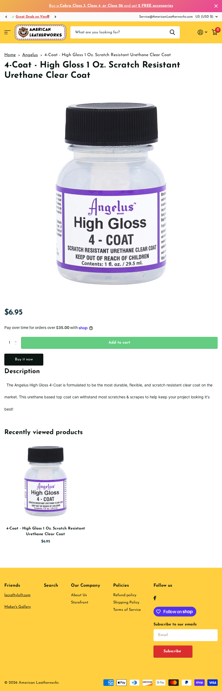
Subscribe (173, 651)
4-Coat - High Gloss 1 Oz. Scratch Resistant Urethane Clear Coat (45, 531)
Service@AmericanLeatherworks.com (166, 16)
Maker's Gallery (17, 607)
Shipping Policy (126, 602)
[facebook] (155, 598)
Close (216, 6)
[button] (6, 17)
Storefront (79, 602)
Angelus (30, 55)
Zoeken (172, 32)
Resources (7, 32)
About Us (79, 595)
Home (10, 55)
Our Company (85, 585)
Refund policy (124, 595)
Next (55, 17)
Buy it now (24, 359)
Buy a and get (111, 6)
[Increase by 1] (17, 338)
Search (51, 585)
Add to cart (119, 343)
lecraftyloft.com (17, 595)
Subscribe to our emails (175, 624)
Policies (121, 585)
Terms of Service (127, 610)
